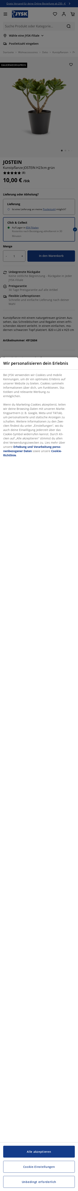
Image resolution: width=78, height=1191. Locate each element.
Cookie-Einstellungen (39, 1167)
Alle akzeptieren (39, 1152)
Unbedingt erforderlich (39, 1182)
